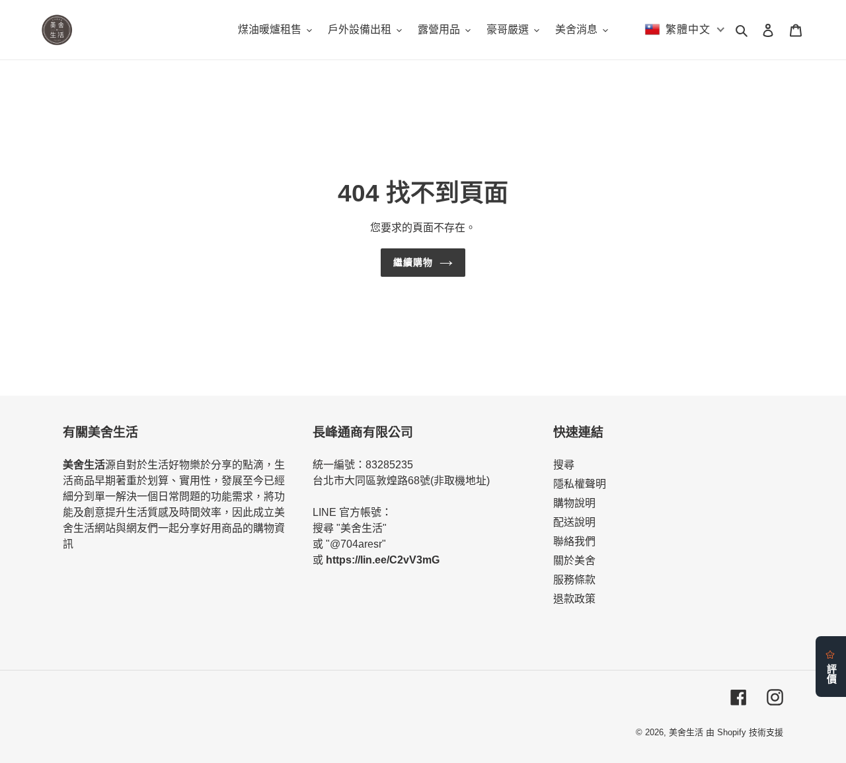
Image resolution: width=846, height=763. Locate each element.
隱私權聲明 (579, 484)
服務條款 (574, 579)
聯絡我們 (574, 541)
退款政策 (574, 598)
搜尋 (563, 464)
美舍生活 (686, 732)
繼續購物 (413, 262)
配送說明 (574, 522)
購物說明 (574, 503)
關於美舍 (574, 560)
